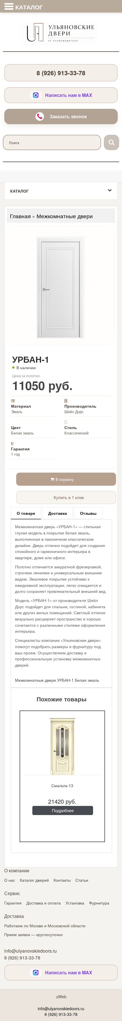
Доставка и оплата (43, 903)
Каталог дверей (34, 880)
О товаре (26, 513)
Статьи (81, 880)
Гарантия (13, 903)
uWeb (61, 996)
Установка (75, 903)
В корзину (65, 479)
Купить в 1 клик (68, 497)
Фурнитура (99, 903)
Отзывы (88, 513)
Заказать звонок (68, 116)
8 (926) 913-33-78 (61, 72)
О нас (9, 880)
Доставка (57, 513)
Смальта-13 (62, 785)
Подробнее (63, 810)
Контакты (62, 880)
